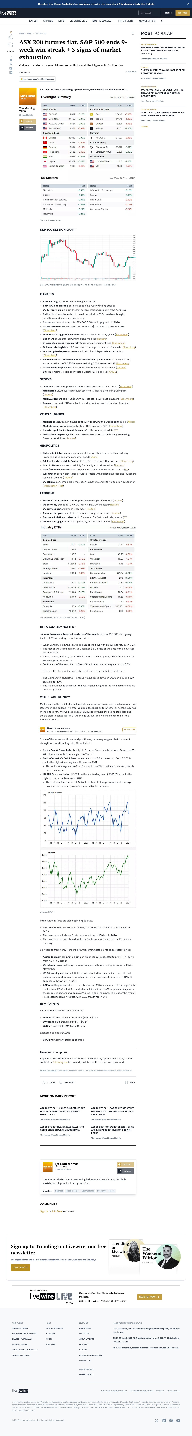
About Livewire (86, 1339)
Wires (29, 33)
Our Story (84, 1333)
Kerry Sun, (145, 101)
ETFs (61, 20)
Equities (59, 1191)
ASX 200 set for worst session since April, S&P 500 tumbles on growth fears (112, 1130)
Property (101, 1191)
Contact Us (84, 1360)
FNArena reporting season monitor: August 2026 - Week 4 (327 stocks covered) (163, 50)
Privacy (160, 1391)
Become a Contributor (90, 1355)
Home (21, 33)
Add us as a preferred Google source (39, 79)
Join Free (182, 13)
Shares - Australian (22, 1339)
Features (83, 1344)
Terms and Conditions (141, 1391)
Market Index (86, 1374)
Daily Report (40, 33)
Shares (48, 20)
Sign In (168, 13)
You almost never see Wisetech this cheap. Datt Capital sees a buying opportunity (162, 93)
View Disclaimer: (48, 1070)
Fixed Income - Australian (25, 1350)
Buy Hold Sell (101, 20)
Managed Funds (20, 1328)
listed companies (54, 1328)
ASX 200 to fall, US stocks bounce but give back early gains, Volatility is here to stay (62, 1111)
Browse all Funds (21, 1355)
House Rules (173, 1391)
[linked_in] (10, 72)
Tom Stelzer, (146, 78)
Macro (111, 1191)
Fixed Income (72, 1191)
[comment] (11, 44)
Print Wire (131, 71)
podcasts (50, 1344)
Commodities (88, 1191)
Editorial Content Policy (114, 1391)
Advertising (85, 1328)
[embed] (11, 56)
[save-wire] (133, 34)
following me (60, 1062)
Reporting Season (148, 44)
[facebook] (10, 68)
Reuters (118, 500)
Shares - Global (20, 1344)
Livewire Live (78, 20)
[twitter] (10, 64)
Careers (83, 1350)
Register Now (147, 1297)
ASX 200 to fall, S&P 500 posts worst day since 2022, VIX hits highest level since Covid (112, 1111)
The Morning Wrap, (48, 1119)
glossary (50, 1333)
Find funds (126, 20)
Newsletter (147, 20)
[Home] (8, 13)
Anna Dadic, (146, 120)
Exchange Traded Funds (24, 1333)
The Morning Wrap (66, 1164)
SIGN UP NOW (20, 1267)
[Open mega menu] (162, 21)
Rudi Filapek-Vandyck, (150, 58)
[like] (11, 36)
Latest (33, 20)
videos (49, 1339)
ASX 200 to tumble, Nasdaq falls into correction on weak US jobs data (62, 1128)
